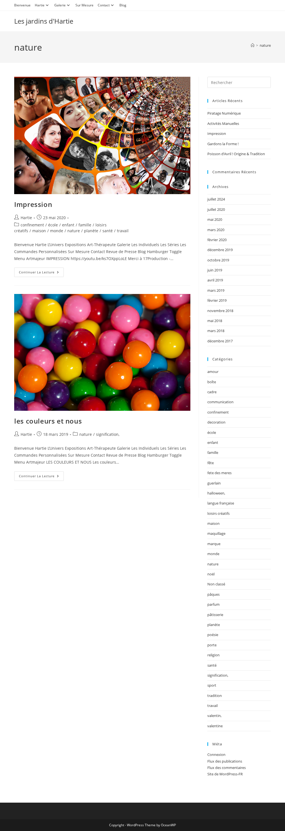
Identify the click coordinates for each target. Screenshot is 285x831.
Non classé (216, 584)
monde (56, 230)
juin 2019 (214, 270)
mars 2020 (215, 229)
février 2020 (217, 239)
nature (265, 45)
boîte (211, 381)
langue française (220, 503)
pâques (213, 594)
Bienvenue (22, 5)
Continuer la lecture (41, 271)
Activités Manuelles (223, 123)
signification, (107, 434)
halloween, (216, 493)
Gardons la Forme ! (223, 143)
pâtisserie (215, 614)
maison (39, 230)
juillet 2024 (216, 199)
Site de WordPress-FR (225, 773)
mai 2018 (214, 320)
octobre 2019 (218, 260)
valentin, (214, 715)
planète (91, 230)
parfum (213, 604)
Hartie (40, 5)
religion (213, 654)
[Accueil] (252, 45)
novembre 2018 (220, 310)
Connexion (216, 754)
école (53, 224)
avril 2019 (215, 280)
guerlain (214, 483)
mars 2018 (215, 330)
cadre (212, 391)
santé (107, 230)
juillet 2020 (216, 209)
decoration (216, 422)
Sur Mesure (84, 5)
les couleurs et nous (48, 421)
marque (213, 543)
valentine (215, 725)
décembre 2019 (220, 249)
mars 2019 (215, 290)
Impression (33, 204)
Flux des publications (224, 761)
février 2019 (217, 300)
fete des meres (219, 472)
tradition (214, 695)
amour (212, 371)
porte (212, 644)
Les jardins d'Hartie (43, 21)
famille (84, 224)
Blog (122, 5)
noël (211, 574)
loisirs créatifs (218, 513)
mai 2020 (214, 219)
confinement (32, 224)
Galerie (60, 5)
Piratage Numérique (224, 113)
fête (210, 462)
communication (220, 401)
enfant (68, 224)
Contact (104, 5)
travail (123, 230)
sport (211, 685)
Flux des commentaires (226, 767)
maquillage (216, 533)
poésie (212, 634)
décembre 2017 (220, 340)
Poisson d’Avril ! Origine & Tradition (236, 153)
